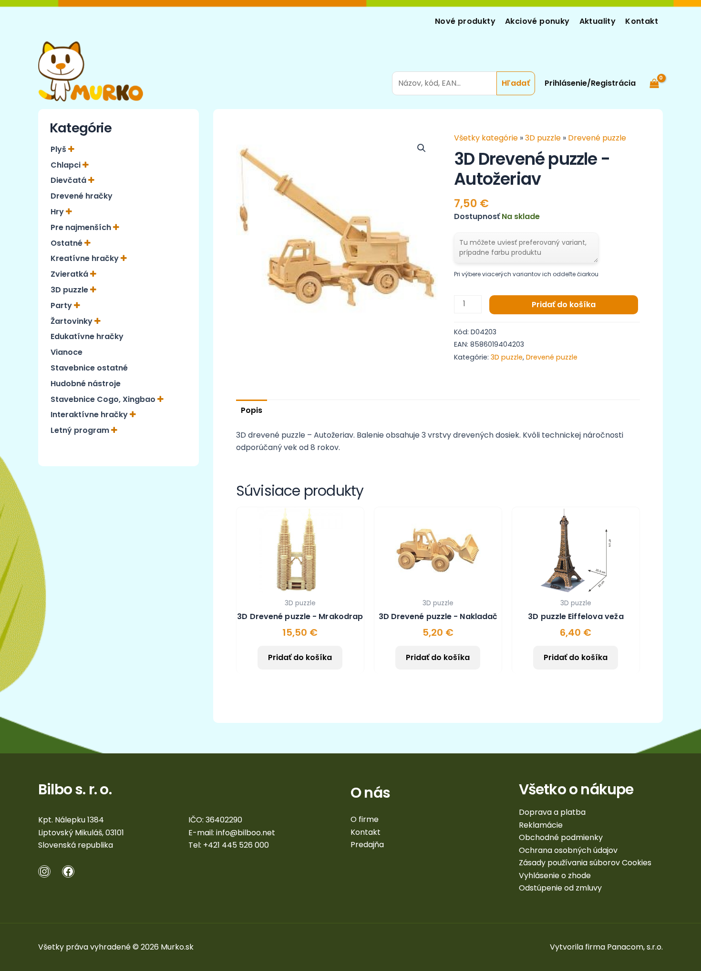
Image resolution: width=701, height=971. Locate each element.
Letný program (81, 430)
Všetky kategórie (487, 137)
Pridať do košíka (564, 304)
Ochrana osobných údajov (568, 850)
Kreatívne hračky (86, 258)
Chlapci (66, 165)
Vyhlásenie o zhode (555, 875)
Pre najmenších (82, 227)
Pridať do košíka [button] (300, 657)
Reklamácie (541, 825)
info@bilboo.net (245, 832)
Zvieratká (70, 274)
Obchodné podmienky (561, 837)
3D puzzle (70, 289)
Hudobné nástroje (86, 383)
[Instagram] (44, 871)
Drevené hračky (82, 195)
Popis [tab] (251, 410)
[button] (421, 148)
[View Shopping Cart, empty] (654, 71)
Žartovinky (72, 321)
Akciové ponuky (537, 21)
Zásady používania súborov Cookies (585, 862)
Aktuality (597, 21)
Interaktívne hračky (90, 414)
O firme (364, 819)
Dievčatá (69, 180)
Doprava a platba (552, 812)
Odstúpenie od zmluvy (560, 887)
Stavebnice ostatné (89, 367)
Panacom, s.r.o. (635, 946)
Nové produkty (465, 21)
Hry (58, 211)
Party (62, 305)
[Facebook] (68, 871)
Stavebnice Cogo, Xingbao (104, 399)
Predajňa (367, 844)
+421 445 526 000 (236, 845)
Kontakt (641, 21)
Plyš (59, 149)
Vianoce (66, 352)
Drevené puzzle (597, 137)
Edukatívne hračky (87, 336)
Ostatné (67, 243)
